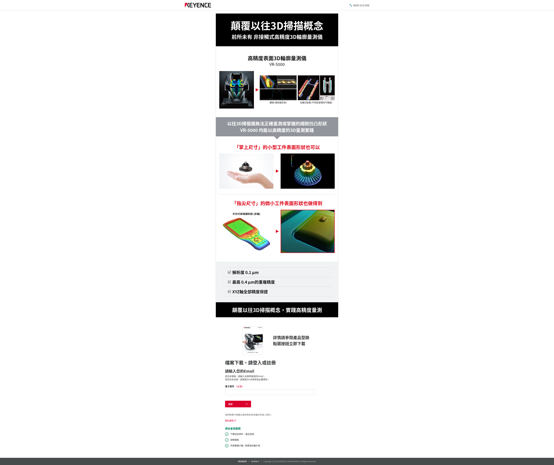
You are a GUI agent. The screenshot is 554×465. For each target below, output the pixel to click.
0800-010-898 (361, 5)
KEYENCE (255, 461)
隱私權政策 (242, 461)
